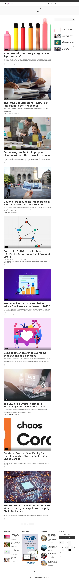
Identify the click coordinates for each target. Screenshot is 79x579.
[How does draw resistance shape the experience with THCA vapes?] (7, 537)
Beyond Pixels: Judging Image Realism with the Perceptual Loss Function (27, 203)
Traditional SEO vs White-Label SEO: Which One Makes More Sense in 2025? (27, 305)
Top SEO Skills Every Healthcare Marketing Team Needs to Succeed (25, 405)
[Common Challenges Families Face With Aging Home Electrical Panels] (57, 49)
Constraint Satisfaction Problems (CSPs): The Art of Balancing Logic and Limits (27, 254)
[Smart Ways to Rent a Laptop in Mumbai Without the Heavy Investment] (27, 133)
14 (69, 545)
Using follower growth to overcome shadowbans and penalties (25, 354)
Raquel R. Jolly (8, 264)
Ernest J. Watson (8, 365)
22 (71, 547)
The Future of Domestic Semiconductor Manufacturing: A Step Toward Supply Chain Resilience (27, 508)
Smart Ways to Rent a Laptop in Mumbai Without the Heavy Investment (27, 154)
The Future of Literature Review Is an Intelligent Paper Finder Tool (26, 104)
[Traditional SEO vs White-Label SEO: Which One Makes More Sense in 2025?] (27, 285)
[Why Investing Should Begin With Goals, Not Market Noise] (57, 42)
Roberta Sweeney (8, 64)
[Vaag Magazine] (9, 3)
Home (38, 8)
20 (67, 547)
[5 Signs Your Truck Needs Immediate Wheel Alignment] (44, 556)
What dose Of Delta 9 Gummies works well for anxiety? (15, 544)
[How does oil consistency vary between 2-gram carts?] (27, 34)
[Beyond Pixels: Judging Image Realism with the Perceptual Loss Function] (27, 183)
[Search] (74, 4)
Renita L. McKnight (9, 113)
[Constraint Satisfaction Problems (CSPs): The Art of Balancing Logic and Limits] (27, 232)
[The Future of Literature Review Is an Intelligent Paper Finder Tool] (27, 84)
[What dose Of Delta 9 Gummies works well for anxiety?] (7, 544)
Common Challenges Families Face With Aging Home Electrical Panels (68, 48)
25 (62, 550)
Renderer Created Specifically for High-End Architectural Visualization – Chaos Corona (26, 456)
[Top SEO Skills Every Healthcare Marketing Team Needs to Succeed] (27, 385)
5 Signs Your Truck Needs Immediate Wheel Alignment (52, 555)
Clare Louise (7, 212)
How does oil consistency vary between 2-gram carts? (27, 55)
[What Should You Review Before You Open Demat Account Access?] (57, 36)
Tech (6, 49)
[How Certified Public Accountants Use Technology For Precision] (7, 560)
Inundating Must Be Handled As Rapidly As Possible (52, 562)
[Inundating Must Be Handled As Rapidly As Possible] (44, 563)
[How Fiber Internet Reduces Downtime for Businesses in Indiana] (44, 548)
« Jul (60, 556)
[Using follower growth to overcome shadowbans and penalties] (27, 334)
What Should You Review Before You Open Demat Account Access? (67, 35)
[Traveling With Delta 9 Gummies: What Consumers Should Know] (7, 552)
